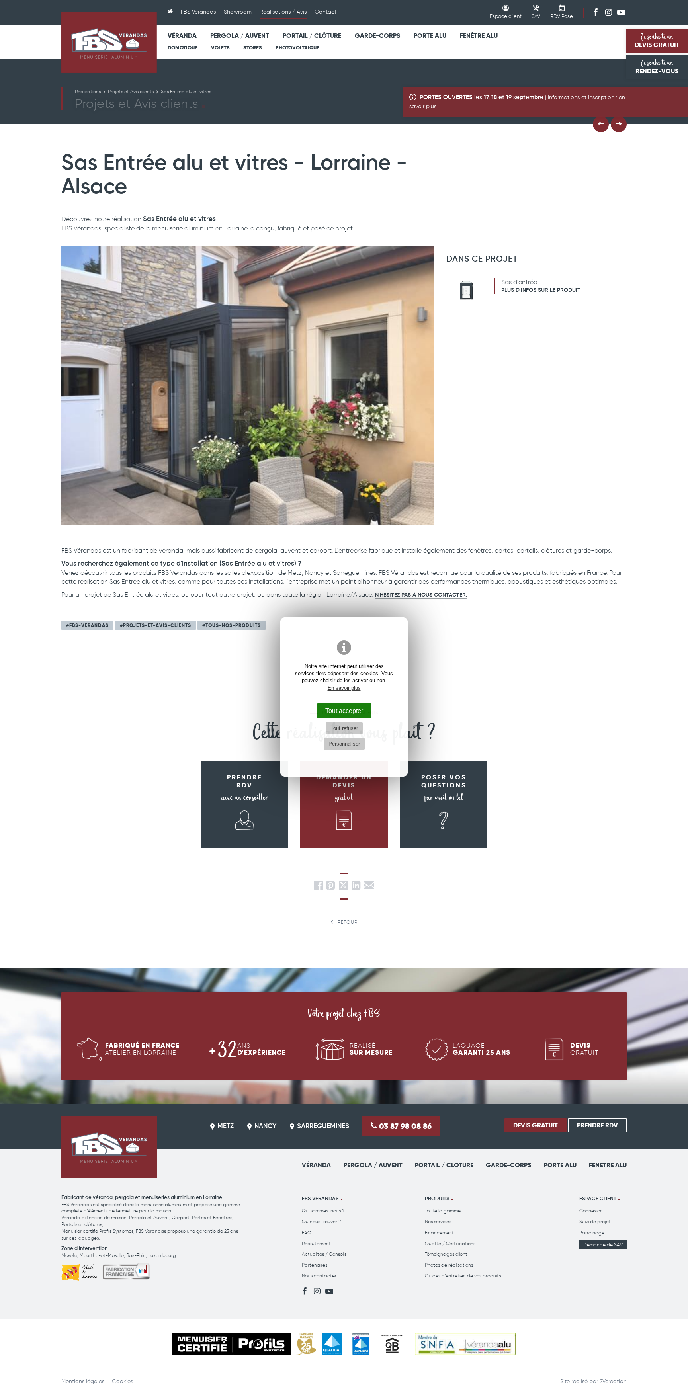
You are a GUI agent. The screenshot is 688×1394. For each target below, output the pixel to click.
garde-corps (592, 550)
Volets (220, 47)
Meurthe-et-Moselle (102, 1255)
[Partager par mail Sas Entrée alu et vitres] (369, 887)
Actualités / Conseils (324, 1254)
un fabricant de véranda (148, 550)
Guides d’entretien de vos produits (463, 1276)
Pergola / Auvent (239, 35)
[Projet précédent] (601, 124)
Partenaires (314, 1265)
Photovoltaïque (297, 47)
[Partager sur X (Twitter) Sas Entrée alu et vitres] (344, 887)
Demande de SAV (603, 1245)
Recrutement (316, 1243)
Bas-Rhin (136, 1255)
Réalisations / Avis (283, 11)
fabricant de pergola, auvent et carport (274, 550)
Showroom (238, 11)
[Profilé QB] (392, 1344)
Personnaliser (344, 744)
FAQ (306, 1233)
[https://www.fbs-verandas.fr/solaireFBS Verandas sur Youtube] (621, 12)
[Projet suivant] (619, 124)
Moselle (69, 1255)
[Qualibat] (332, 1344)
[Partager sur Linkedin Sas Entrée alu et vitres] (356, 887)
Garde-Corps (377, 35)
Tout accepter (344, 710)
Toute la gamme (443, 1211)
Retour (347, 922)
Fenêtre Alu (479, 35)
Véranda (182, 35)
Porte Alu (430, 35)
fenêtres (479, 550)
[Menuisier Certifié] (231, 1344)
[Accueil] (170, 12)
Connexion (591, 1211)
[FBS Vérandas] (109, 42)
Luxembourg (162, 1255)
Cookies (122, 1381)
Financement (439, 1233)
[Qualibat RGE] (360, 1344)
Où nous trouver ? (321, 1221)
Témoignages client (446, 1254)
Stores (252, 47)
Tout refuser (344, 728)
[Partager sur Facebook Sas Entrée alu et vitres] (318, 887)
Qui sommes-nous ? (323, 1211)
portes (503, 550)
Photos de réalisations (449, 1265)
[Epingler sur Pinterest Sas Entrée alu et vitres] (330, 887)
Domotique (182, 47)
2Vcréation (613, 1381)
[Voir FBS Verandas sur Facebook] (595, 12)
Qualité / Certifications (450, 1243)
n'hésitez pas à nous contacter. (421, 595)
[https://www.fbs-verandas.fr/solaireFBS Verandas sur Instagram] (608, 12)
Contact (325, 11)
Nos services (438, 1221)
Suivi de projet (595, 1221)
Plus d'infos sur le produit (540, 290)
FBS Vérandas (198, 11)
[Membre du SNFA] (465, 1344)
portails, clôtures (540, 550)
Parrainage (591, 1233)
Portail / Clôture (312, 35)
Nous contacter (319, 1276)
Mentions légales (82, 1381)
